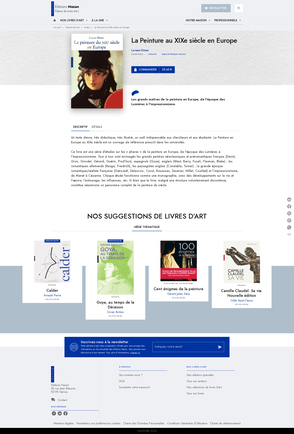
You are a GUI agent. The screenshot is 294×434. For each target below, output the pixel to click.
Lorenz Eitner (140, 50)
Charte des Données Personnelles (143, 423)
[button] (216, 8)
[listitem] (54, 413)
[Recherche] (239, 8)
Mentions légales (64, 423)
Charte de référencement (225, 423)
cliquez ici (135, 352)
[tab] (54, 20)
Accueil (57, 27)
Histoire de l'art (73, 27)
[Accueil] (65, 8)
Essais (87, 27)
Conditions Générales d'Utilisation (187, 423)
